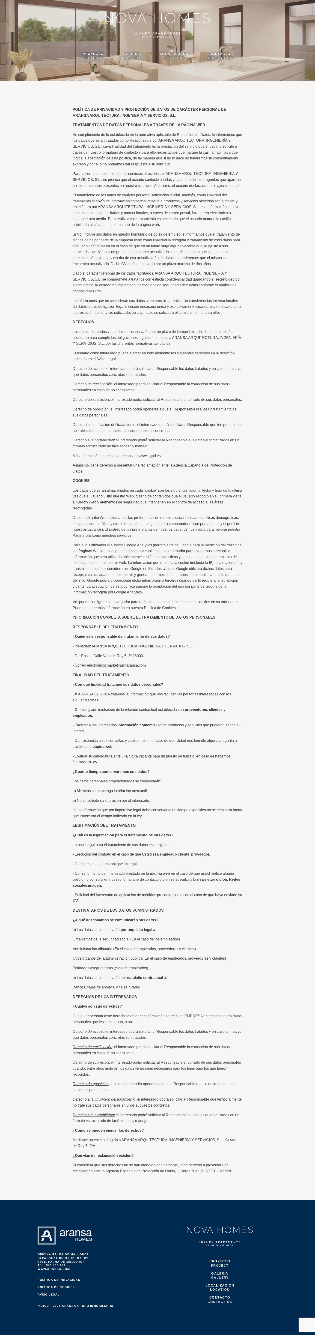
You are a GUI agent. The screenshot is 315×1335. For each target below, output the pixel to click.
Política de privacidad (59, 1279)
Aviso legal (49, 1294)
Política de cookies (56, 1287)
